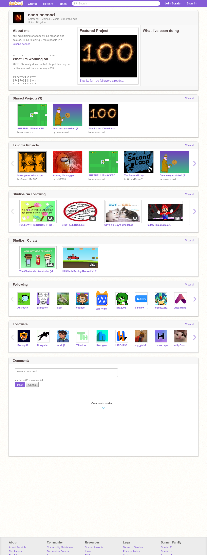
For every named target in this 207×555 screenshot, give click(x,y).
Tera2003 (120, 307)
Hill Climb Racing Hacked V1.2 (79, 271)
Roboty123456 (24, 345)
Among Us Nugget (63, 175)
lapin (59, 307)
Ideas (63, 3)
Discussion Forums (58, 551)
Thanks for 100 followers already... (102, 80)
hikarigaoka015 (102, 345)
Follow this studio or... (159, 225)
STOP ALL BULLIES (73, 225)
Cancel (32, 385)
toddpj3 (61, 345)
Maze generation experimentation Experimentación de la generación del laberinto (32, 175)
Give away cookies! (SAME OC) (67, 128)
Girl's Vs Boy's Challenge (118, 225)
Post (20, 385)
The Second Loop (134, 175)
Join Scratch (173, 3)
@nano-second (21, 44)
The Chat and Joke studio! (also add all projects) (37, 271)
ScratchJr (166, 551)
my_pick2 (140, 345)
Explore (48, 3)
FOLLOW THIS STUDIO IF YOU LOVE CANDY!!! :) (37, 225)
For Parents (16, 551)
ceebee (80, 307)
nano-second (26, 132)
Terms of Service (133, 547)
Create (32, 3)
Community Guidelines (60, 547)
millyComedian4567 (181, 345)
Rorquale (42, 345)
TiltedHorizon (83, 345)
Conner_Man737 (28, 179)
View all (189, 98)
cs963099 (61, 179)
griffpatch (42, 307)
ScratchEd (167, 547)
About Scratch (17, 547)
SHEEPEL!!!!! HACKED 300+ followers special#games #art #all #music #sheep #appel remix (32, 128)
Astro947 (22, 307)
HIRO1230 (121, 345)
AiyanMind (180, 307)
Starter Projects (94, 547)
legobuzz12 (161, 307)
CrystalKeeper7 (135, 179)
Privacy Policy (131, 551)
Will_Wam (101, 308)
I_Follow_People (142, 307)
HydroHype (161, 345)
